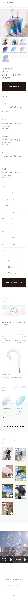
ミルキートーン (7, 6)
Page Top (14, 596)
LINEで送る (14, 273)
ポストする (14, 261)
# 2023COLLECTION (7, 68)
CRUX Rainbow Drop (8, 2)
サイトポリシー (13, 582)
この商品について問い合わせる (14, 283)
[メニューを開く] (24, 2)
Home (3, 6)
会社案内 (7, 579)
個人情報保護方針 (17, 579)
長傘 (12, 6)
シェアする (14, 267)
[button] (5, 426)
